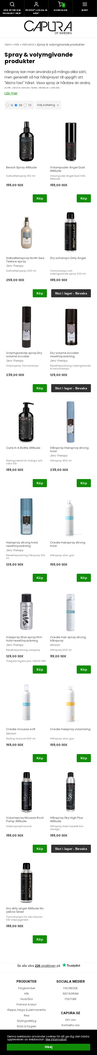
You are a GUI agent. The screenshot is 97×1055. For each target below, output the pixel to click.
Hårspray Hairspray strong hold (69, 449)
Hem (8, 44)
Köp (40, 198)
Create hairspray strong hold (67, 544)
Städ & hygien (26, 1026)
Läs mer (11, 93)
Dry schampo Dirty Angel (68, 258)
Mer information (56, 1039)
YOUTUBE (70, 999)
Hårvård (28, 44)
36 (20, 105)
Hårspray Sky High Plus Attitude (66, 819)
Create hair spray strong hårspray (68, 639)
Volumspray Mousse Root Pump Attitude (25, 819)
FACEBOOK (70, 988)
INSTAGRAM (71, 993)
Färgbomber (26, 988)
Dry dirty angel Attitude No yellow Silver (25, 910)
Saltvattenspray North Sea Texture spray (25, 260)
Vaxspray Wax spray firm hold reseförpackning (24, 639)
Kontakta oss (71, 1025)
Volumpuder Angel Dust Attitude (67, 169)
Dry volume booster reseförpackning (64, 354)
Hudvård (27, 999)
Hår (17, 44)
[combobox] (48, 105)
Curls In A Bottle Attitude (23, 448)
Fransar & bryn (26, 1004)
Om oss (70, 1020)
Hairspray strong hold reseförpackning (22, 544)
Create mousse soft (20, 729)
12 (12, 105)
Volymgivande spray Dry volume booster (24, 354)
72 (29, 105)
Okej (48, 1047)
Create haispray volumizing (70, 729)
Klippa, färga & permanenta (26, 1010)
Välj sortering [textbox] (46, 105)
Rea (26, 1015)
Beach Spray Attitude (21, 167)
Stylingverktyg (26, 1021)
